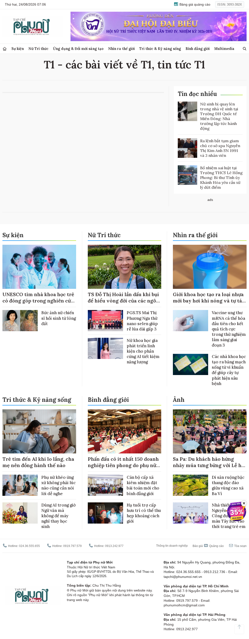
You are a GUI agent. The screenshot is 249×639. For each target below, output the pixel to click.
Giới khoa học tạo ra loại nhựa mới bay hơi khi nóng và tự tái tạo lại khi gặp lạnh (208, 300)
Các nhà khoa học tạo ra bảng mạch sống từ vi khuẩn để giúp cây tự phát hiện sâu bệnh (229, 370)
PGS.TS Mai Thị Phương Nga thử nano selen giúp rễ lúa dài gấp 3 (142, 320)
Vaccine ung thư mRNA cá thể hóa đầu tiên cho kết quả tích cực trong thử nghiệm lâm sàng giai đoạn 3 (229, 329)
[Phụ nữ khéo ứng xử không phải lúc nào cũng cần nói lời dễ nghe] (20, 485)
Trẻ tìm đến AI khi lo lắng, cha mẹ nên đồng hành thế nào (38, 462)
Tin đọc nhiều (197, 94)
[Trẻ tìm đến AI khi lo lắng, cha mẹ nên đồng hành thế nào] (39, 431)
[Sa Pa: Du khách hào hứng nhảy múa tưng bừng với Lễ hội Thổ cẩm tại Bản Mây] (210, 431)
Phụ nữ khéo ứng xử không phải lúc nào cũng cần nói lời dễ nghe (58, 485)
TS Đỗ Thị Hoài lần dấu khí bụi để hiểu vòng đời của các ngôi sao (123, 300)
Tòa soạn (240, 546)
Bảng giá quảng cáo (194, 4)
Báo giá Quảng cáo (208, 546)
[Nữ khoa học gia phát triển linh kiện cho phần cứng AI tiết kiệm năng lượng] (105, 348)
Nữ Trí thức (38, 48)
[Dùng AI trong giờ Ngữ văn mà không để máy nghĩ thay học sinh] (20, 513)
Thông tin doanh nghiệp (172, 545)
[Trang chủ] (4, 49)
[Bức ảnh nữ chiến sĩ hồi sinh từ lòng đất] (20, 320)
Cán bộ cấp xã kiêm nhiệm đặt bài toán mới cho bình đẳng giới (143, 485)
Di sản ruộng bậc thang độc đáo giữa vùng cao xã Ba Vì (228, 485)
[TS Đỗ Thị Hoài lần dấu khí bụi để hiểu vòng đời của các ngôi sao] (124, 267)
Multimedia (224, 48)
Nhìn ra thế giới (121, 48)
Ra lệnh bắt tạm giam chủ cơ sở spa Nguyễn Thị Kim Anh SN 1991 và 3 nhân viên (220, 148)
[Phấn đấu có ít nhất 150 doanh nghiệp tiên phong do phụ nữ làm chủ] (124, 431)
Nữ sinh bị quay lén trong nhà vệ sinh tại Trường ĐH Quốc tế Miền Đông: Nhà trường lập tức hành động (219, 116)
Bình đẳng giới (198, 48)
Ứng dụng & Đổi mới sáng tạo (78, 48)
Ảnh (179, 400)
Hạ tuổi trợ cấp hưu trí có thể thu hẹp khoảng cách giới (144, 513)
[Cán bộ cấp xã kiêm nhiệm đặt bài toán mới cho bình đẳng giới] (105, 485)
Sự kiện (17, 48)
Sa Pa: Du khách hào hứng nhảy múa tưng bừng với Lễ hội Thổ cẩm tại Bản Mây (209, 465)
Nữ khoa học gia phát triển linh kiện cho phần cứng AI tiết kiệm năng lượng (143, 351)
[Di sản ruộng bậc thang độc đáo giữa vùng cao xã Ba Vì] (190, 485)
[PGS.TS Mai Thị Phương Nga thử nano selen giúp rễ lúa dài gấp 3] (105, 320)
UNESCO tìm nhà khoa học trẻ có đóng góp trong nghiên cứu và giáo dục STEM (38, 300)
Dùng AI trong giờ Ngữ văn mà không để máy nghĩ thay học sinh (58, 515)
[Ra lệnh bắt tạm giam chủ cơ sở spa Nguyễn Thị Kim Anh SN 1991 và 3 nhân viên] (187, 148)
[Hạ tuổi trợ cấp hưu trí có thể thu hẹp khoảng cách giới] (105, 513)
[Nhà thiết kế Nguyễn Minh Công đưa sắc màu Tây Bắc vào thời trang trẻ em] (190, 513)
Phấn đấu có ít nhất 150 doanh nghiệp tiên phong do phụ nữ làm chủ (123, 465)
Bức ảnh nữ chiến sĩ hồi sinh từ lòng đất (58, 318)
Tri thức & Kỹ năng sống (160, 48)
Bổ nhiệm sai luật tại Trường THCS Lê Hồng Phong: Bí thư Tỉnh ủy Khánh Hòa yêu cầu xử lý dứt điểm (221, 177)
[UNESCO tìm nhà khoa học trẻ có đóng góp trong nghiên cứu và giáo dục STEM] (39, 267)
